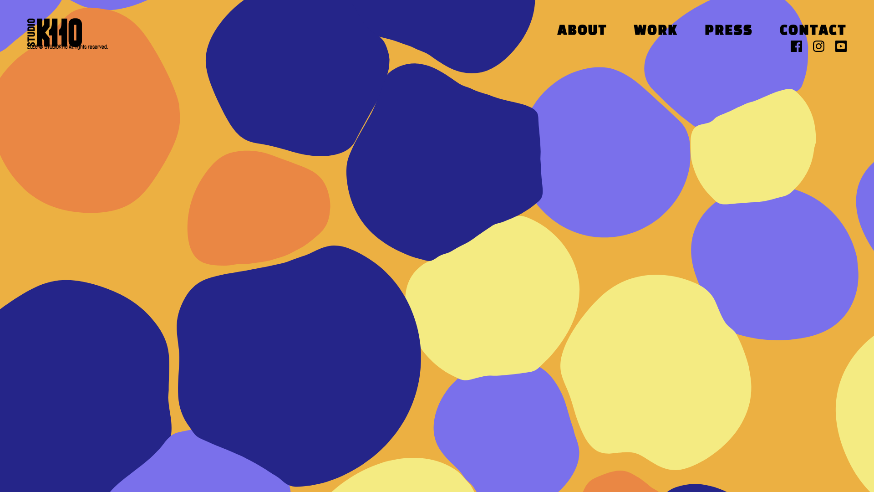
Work (656, 31)
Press (729, 31)
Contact (813, 31)
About (582, 31)
